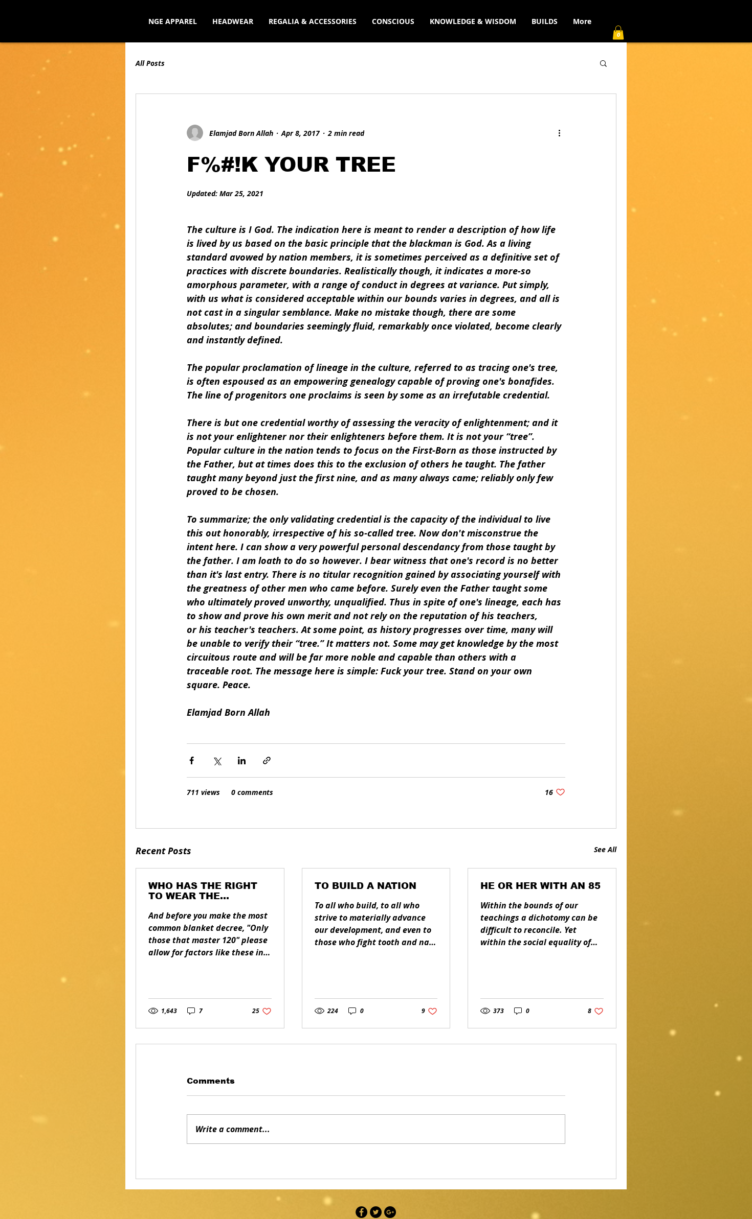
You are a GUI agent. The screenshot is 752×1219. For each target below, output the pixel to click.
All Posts (150, 63)
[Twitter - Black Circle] (376, 1212)
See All (605, 849)
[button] (618, 32)
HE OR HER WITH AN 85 (540, 886)
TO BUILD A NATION (365, 886)
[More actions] (559, 133)
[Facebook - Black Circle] (361, 1212)
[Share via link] (267, 760)
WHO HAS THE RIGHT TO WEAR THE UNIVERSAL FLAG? (202, 891)
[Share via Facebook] (191, 760)
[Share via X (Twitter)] (217, 760)
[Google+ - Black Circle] (390, 1212)
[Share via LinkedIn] (242, 760)
